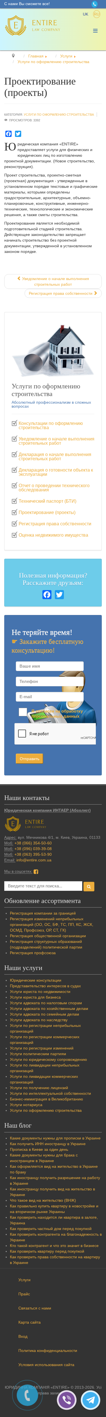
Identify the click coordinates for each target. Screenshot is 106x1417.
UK (86, 14)
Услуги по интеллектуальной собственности (50, 1093)
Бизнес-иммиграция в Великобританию (46, 1099)
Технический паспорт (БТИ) (47, 501)
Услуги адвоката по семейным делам (44, 1014)
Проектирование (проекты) (47, 512)
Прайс (24, 1294)
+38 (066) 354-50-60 (33, 843)
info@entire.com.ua (33, 860)
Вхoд (22, 1336)
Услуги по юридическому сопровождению (48, 1059)
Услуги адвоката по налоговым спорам (46, 1003)
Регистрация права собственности (55, 524)
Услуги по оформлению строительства (59, 114)
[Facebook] (8, 134)
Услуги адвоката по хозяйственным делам (49, 1008)
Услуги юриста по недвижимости (40, 991)
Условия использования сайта (46, 1364)
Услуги (24, 1280)
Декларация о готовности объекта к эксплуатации (56, 472)
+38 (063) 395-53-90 (33, 854)
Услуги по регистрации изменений (41, 1048)
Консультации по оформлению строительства (51, 425)
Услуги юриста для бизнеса (35, 997)
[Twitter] (18, 134)
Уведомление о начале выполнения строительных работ (56, 441)
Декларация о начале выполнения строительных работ (55, 456)
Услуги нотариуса (26, 1104)
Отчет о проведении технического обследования (54, 487)
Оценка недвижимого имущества (53, 535)
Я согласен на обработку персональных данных (57, 714)
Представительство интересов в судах (45, 986)
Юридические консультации (35, 980)
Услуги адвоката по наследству (39, 1020)
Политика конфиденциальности (47, 1350)
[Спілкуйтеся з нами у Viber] (69, 1399)
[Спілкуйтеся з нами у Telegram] (92, 1399)
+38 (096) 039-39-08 (33, 848)
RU (96, 14)
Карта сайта (29, 1322)
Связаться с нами (34, 1308)
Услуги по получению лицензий (39, 1087)
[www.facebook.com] (36, 871)
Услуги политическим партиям (38, 1054)
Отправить (29, 758)
